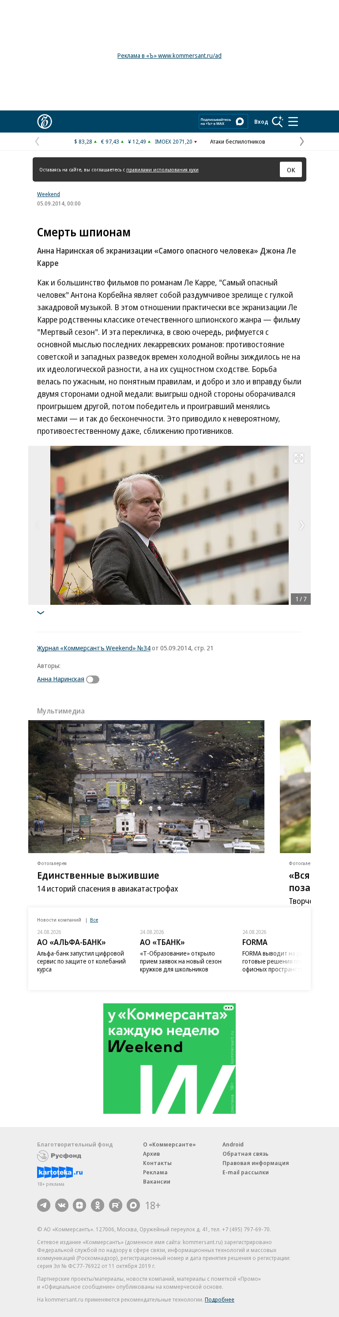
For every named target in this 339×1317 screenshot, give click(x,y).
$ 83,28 (83, 141)
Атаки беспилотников (237, 141)
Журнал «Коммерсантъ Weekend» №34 (94, 647)
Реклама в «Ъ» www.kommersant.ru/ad (169, 55)
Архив (151, 1154)
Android (233, 1144)
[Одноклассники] (97, 1205)
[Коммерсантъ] (44, 121)
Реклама (155, 1172)
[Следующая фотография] (302, 525)
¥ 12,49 (137, 141)
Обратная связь (245, 1154)
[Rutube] (115, 1205)
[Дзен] (79, 1205)
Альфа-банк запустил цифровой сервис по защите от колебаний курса (81, 961)
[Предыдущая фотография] (37, 525)
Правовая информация (255, 1163)
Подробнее (219, 1299)
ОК (291, 169)
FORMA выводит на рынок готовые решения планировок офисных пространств (284, 961)
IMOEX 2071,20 (173, 141)
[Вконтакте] (61, 1205)
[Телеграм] (43, 1205)
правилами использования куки (162, 169)
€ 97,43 (110, 141)
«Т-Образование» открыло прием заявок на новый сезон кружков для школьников (181, 961)
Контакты (157, 1163)
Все (94, 919)
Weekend (48, 194)
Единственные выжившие (98, 874)
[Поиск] (277, 121)
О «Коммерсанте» (169, 1144)
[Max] (133, 1205)
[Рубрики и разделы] (293, 121)
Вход (261, 121)
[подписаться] (95, 679)
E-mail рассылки (245, 1172)
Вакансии (156, 1181)
